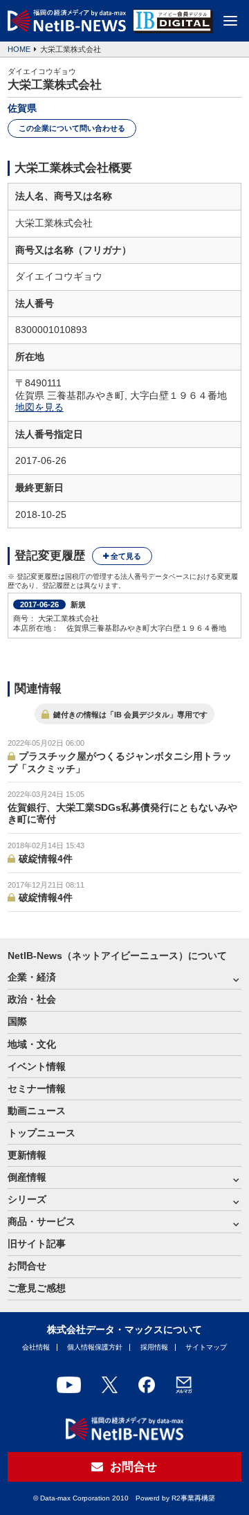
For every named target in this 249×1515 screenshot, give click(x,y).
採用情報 (154, 1347)
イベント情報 (37, 1066)
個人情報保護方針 (94, 1347)
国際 (17, 1021)
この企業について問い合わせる (72, 128)
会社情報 (36, 1347)
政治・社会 (32, 999)
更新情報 (27, 1155)
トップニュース (41, 1133)
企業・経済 (32, 977)
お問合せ (27, 1266)
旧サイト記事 (37, 1244)
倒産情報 (27, 1177)
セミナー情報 (37, 1089)
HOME (19, 49)
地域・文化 (32, 1044)
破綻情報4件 (46, 859)
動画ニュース (37, 1111)
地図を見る (39, 407)
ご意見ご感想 (37, 1288)
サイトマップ (206, 1347)
